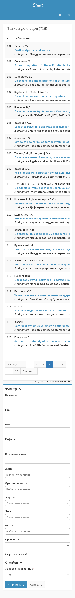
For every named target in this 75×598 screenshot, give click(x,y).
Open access (13, 539)
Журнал (10, 497)
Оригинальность (16, 483)
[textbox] (38, 475)
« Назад (12, 364)
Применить (17, 584)
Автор (9, 525)
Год (7, 410)
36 (16, 371)
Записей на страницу (19, 568)
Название (11, 395)
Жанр (8, 468)
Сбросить (36, 584)
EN (59, 15)
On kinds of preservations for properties (39, 96)
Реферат (11, 439)
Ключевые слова (16, 454)
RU (68, 15)
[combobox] (37, 475)
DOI (7, 424)
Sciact (37, 5)
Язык (8, 511)
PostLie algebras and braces (32, 50)
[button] (4, 15)
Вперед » (29, 371)
